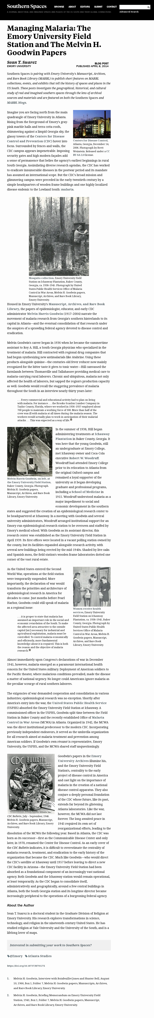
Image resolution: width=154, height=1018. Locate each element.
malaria (67, 189)
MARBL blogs (16, 103)
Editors (85, 6)
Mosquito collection (41, 278)
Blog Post (102, 63)
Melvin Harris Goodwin (45, 314)
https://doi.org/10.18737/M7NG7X (26, 965)
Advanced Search (129, 11)
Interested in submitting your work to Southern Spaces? (51, 945)
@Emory (16, 956)
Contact (112, 6)
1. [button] (8, 978)
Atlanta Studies (40, 956)
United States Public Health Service (79, 703)
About (72, 6)
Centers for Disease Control (90, 140)
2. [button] (8, 995)
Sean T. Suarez (22, 62)
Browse (59, 6)
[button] (71, 420)
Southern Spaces (27, 6)
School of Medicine (86, 492)
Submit (98, 6)
